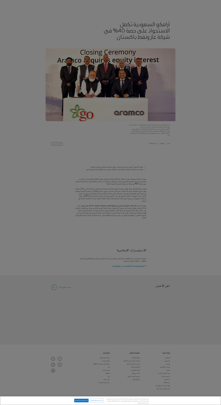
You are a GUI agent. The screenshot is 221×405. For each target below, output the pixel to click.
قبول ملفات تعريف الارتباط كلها (81, 400)
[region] (110, 400)
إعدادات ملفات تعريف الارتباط (97, 400)
